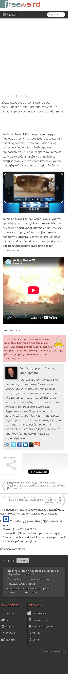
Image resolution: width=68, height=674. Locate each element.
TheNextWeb (14, 330)
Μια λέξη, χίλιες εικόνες (21, 583)
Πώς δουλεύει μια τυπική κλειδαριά (28, 579)
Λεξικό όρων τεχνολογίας (43, 627)
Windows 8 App (39, 613)
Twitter (8, 620)
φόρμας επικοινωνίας (27, 354)
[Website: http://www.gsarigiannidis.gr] (7, 446)
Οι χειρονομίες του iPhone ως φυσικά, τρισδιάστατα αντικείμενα (29, 590)
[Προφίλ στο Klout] (37, 446)
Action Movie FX (16, 134)
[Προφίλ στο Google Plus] (31, 446)
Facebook (9, 613)
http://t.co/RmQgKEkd (24, 541)
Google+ (9, 627)
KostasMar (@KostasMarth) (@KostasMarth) (36, 521)
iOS (60, 134)
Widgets (36, 633)
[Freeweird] (25, 4)
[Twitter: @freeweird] (14, 446)
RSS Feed (10, 633)
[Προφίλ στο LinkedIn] (26, 446)
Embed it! (37, 640)
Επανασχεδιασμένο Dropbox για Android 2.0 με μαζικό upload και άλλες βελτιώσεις (36, 485)
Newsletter (10, 640)
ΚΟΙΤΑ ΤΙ (15, 561)
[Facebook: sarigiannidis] (20, 446)
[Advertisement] (34, 58)
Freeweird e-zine (40, 620)
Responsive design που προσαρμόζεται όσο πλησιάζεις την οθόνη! (33, 572)
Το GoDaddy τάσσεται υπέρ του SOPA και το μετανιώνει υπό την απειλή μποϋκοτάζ (32, 499)
